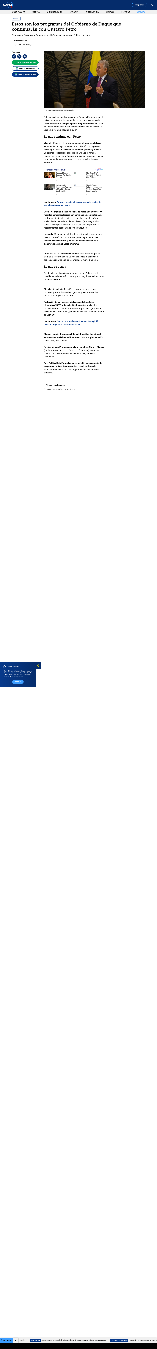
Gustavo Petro (58, 389)
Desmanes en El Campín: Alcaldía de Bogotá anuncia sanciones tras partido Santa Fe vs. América (42, 1340)
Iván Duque (71, 389)
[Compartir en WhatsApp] (25, 56)
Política (36, 12)
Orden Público (18, 12)
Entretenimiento (54, 12)
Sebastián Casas (20, 41)
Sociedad (141, 12)
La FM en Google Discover (27, 74)
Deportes (125, 12)
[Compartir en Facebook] (14, 56)
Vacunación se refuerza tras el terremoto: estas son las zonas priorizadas (122, 1340)
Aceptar (18, 682)
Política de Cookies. (16, 677)
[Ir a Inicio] (8, 5)
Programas (139, 5)
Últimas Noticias (6, 1340)
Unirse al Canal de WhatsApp (26, 62)
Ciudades (110, 12)
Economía (74, 12)
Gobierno (47, 389)
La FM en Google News (27, 68)
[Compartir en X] (19, 56)
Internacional (92, 12)
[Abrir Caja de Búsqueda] (152, 5)
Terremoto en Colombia (88, 1340)
